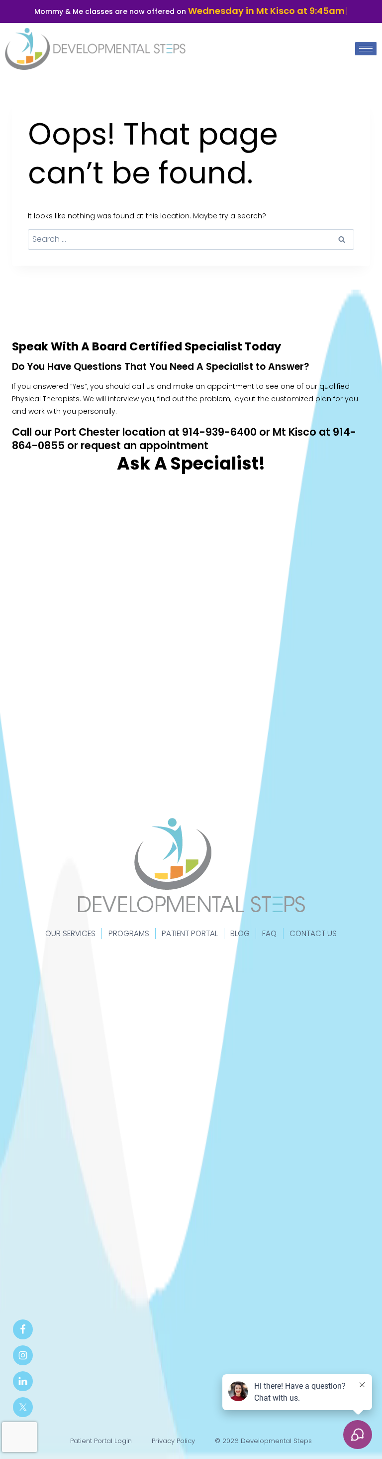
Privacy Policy (173, 1441)
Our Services (70, 933)
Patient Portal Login (101, 1441)
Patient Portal (190, 933)
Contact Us (313, 933)
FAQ (269, 933)
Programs (128, 933)
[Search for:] (191, 239)
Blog (240, 933)
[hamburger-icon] (366, 48)
